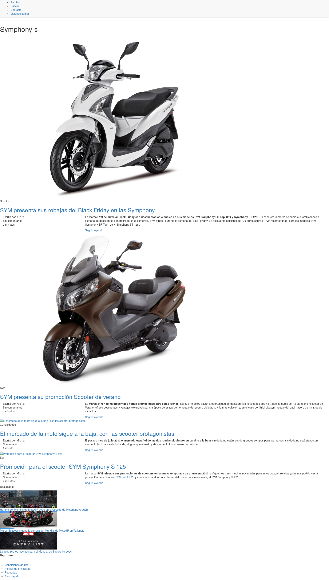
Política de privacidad (17, 568)
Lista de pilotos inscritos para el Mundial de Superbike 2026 (36, 551)
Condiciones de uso (17, 565)
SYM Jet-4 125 (124, 477)
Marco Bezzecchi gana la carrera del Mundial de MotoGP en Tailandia (42, 530)
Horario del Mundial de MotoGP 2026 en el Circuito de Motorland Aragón (44, 509)
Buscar (15, 6)
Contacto (16, 10)
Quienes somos (20, 13)
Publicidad (11, 572)
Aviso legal (11, 576)
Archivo (15, 2)
